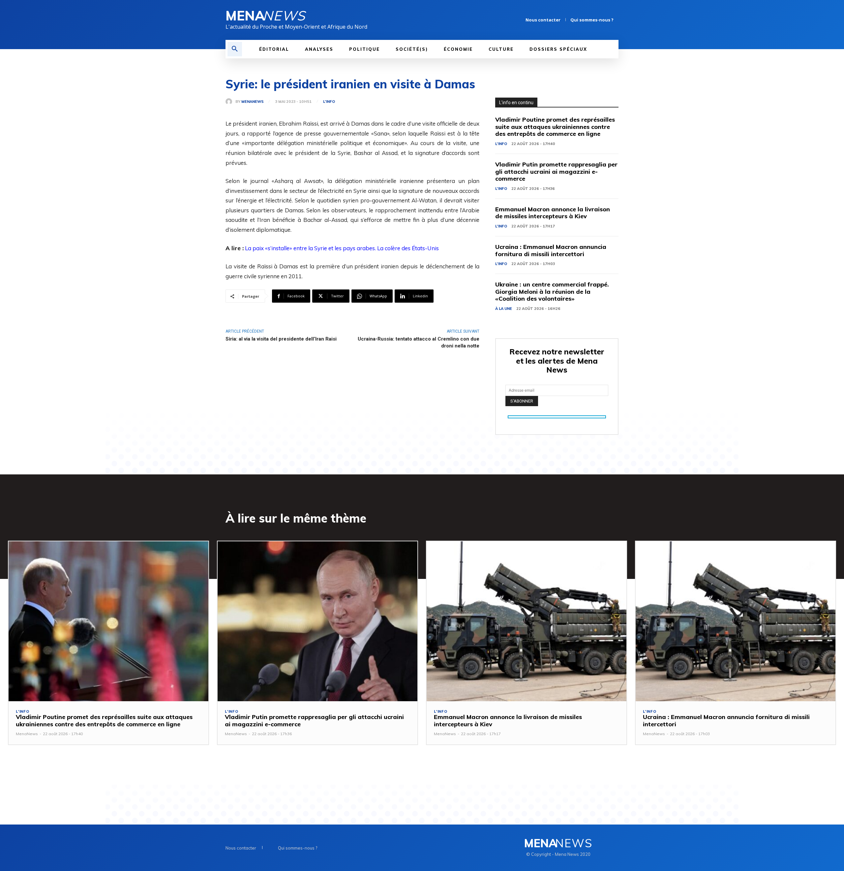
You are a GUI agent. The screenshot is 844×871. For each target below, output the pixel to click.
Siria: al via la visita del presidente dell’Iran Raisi (281, 339)
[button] (234, 49)
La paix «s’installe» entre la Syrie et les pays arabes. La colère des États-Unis (342, 248)
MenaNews (252, 102)
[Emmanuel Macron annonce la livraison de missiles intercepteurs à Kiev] (526, 621)
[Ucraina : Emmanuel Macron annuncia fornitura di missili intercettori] (735, 621)
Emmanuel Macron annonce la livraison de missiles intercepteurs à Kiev (552, 212)
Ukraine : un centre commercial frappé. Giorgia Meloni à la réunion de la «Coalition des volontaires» (552, 291)
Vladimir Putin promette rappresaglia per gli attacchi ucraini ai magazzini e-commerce (556, 171)
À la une (503, 308)
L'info (329, 102)
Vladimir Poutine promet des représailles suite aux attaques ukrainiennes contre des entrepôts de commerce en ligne (555, 126)
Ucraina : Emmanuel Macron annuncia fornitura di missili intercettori (550, 250)
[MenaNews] (230, 101)
